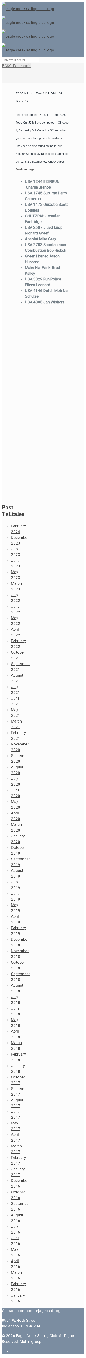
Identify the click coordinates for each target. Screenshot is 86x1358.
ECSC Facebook (16, 65)
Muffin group (30, 1341)
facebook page (25, 169)
